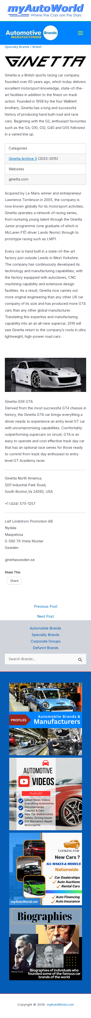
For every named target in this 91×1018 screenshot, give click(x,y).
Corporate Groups (46, 641)
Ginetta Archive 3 (23, 159)
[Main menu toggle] (80, 33)
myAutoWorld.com (60, 1004)
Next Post (45, 616)
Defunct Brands (45, 648)
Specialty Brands (17, 47)
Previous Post (45, 606)
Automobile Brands (45, 628)
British (37, 47)
